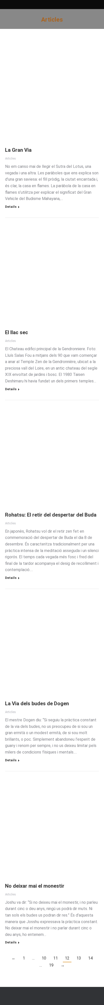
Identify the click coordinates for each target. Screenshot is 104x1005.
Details (10, 207)
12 (67, 958)
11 (55, 958)
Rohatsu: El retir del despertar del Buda (50, 515)
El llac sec (16, 332)
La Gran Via (18, 150)
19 (51, 965)
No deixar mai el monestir (34, 886)
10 (44, 958)
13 (78, 958)
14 (90, 958)
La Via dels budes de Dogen (37, 703)
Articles (10, 158)
